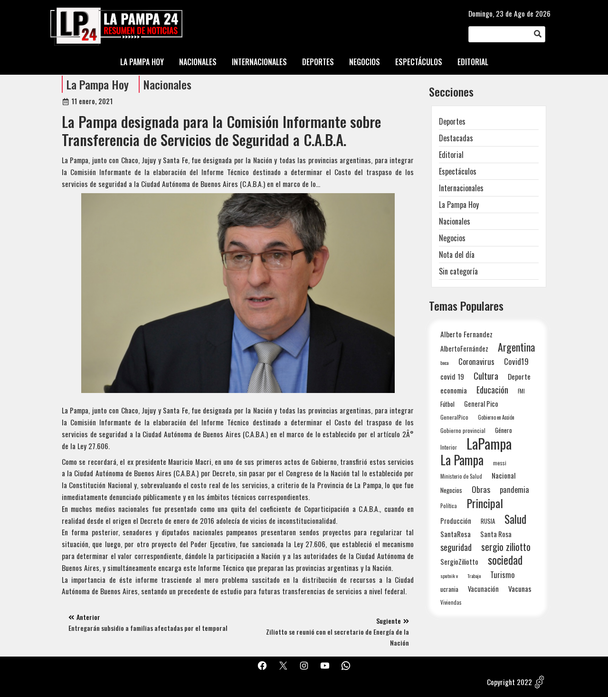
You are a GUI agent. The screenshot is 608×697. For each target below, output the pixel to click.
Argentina (516, 347)
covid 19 (452, 376)
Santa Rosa (496, 534)
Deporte (519, 376)
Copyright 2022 (509, 682)
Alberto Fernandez (466, 334)
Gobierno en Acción (496, 417)
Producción (455, 521)
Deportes (452, 121)
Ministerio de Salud (461, 476)
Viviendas (451, 602)
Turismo (502, 574)
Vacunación (483, 589)
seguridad (456, 546)
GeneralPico (454, 417)
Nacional (504, 475)
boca (444, 362)
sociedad (505, 559)
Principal (484, 503)
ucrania (449, 589)
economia (453, 390)
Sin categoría (458, 271)
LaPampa (489, 443)
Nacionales (167, 84)
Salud (515, 518)
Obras (481, 489)
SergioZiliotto (459, 561)
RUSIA (488, 521)
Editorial (451, 154)
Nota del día (457, 254)
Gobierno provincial (462, 430)
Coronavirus (476, 361)
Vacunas (520, 588)
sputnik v (449, 575)
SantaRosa (455, 534)
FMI (521, 391)
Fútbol (447, 404)
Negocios (452, 238)
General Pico (481, 404)
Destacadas (456, 138)
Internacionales (461, 188)
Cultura (486, 375)
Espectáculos (457, 171)
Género (503, 430)
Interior (448, 447)
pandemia (514, 489)
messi (499, 463)
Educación (492, 389)
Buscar (537, 35)
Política (448, 506)
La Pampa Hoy (97, 84)
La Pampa (462, 459)
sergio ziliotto (506, 546)
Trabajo (474, 575)
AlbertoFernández (464, 348)
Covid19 (516, 361)
